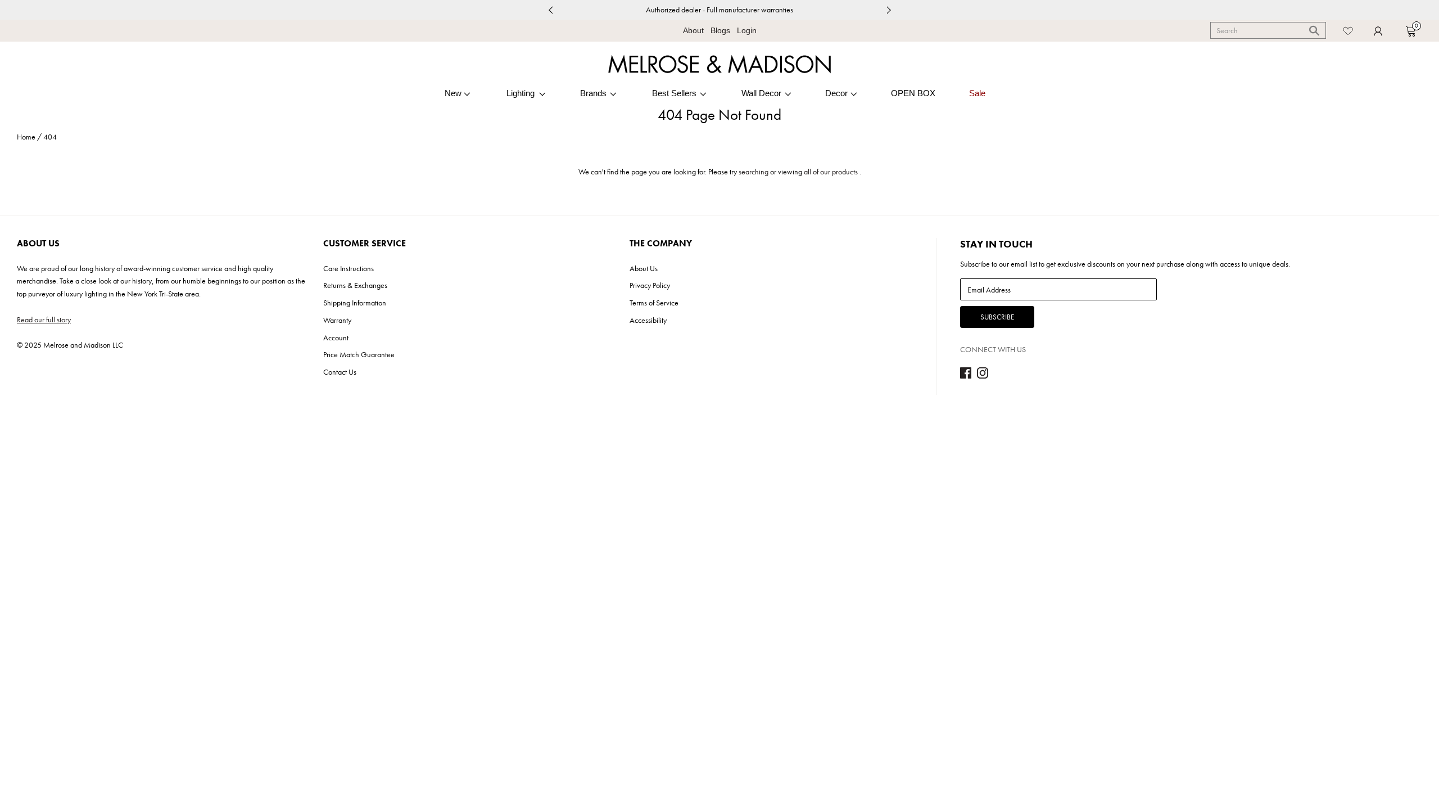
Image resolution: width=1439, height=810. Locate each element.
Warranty (337, 320)
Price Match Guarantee (359, 354)
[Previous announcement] (550, 10)
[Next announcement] (888, 10)
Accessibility (648, 320)
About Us (644, 268)
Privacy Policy (650, 285)
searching (753, 171)
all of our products (831, 171)
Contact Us (339, 372)
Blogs (720, 30)
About (693, 30)
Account (336, 337)
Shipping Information (354, 303)
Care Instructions (348, 268)
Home (26, 137)
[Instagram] (982, 376)
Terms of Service (654, 303)
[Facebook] (965, 376)
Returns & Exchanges (355, 285)
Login (747, 30)
